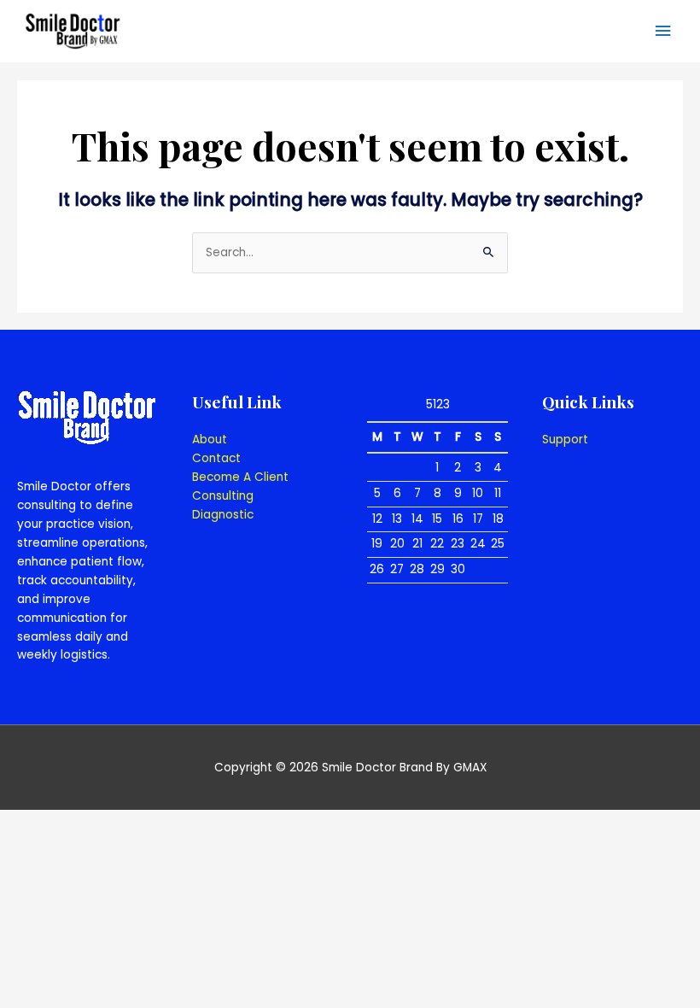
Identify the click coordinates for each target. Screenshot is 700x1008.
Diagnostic (223, 515)
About (209, 439)
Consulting (223, 496)
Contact (216, 458)
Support (565, 439)
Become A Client (240, 477)
